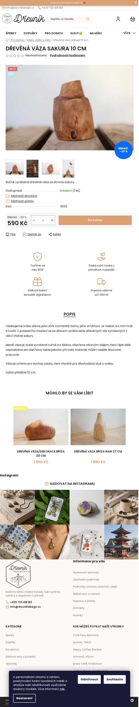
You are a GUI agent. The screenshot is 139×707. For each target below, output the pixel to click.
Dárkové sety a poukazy (21, 656)
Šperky (10, 635)
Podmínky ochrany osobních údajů (95, 586)
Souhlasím (114, 679)
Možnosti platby (22, 201)
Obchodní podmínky (86, 579)
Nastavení (24, 698)
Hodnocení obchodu (86, 572)
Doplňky (11, 642)
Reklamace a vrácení (86, 594)
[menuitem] (11, 33)
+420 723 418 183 (52, 8)
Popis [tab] (69, 314)
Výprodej (11, 663)
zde (62, 689)
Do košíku (95, 220)
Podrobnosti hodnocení (67, 55)
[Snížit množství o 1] (34, 220)
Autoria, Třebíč (82, 642)
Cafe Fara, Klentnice (86, 635)
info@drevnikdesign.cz (20, 8)
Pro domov (12, 649)
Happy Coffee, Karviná (87, 649)
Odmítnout (89, 679)
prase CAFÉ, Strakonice (87, 663)
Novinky (78, 615)
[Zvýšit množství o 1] (52, 220)
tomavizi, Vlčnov (83, 656)
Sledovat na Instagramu (72, 483)
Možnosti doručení (24, 196)
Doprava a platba (84, 601)
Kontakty (78, 608)
